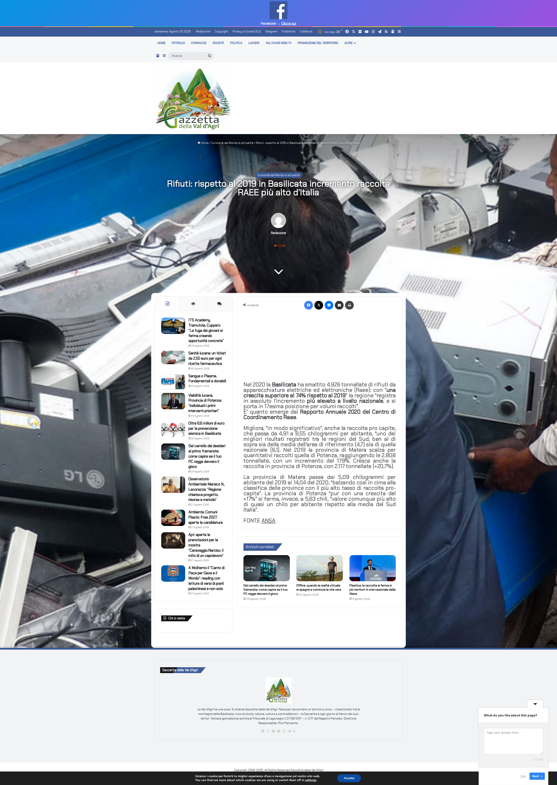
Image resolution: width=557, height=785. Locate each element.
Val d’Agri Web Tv (279, 43)
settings (310, 780)
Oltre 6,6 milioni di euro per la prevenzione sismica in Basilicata (206, 428)
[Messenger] (329, 305)
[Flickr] (273, 731)
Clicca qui (288, 23)
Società (218, 43)
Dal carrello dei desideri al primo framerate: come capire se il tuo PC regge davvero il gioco (265, 589)
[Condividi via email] (339, 305)
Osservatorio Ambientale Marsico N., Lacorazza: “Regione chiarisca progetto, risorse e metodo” (206, 489)
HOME (162, 43)
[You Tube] (278, 731)
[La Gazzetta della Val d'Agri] (193, 98)
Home (204, 143)
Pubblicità (288, 31)
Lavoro (254, 43)
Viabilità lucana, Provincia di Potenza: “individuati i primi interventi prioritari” (205, 403)
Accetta (349, 778)
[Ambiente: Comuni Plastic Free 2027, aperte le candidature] (173, 518)
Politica (236, 43)
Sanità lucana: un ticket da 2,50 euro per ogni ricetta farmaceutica (207, 358)
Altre (348, 43)
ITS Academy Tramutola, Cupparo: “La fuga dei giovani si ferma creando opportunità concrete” (206, 330)
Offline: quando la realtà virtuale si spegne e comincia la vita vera (318, 587)
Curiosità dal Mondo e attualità (232, 143)
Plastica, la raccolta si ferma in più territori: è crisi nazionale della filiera (372, 589)
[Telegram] (289, 731)
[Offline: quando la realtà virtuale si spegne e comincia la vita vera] (319, 568)
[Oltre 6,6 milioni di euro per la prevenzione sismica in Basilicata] (173, 429)
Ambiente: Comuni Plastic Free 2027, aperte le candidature (205, 517)
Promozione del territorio (318, 43)
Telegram (271, 31)
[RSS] (294, 731)
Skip (523, 776)
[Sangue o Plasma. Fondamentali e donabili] (173, 382)
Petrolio (178, 43)
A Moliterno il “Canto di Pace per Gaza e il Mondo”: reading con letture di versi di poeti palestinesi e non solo (206, 578)
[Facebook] (308, 305)
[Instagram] (283, 731)
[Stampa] (349, 305)
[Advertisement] (321, 97)
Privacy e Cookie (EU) (247, 31)
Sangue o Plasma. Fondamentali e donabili (207, 379)
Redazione (203, 31)
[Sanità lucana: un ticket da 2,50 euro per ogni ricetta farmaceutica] (173, 357)
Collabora (306, 31)
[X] (318, 305)
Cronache (198, 43)
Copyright (221, 31)
